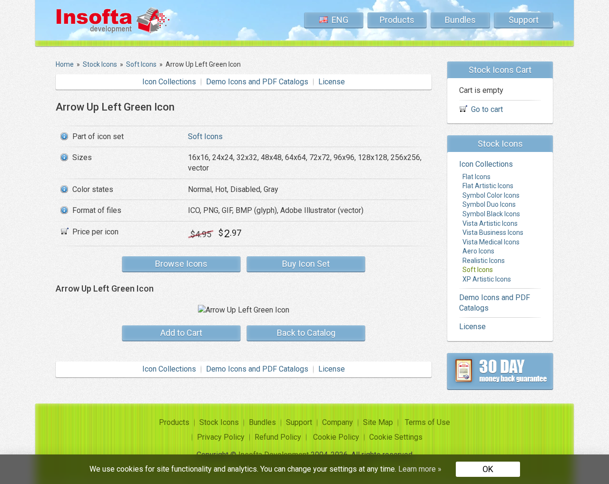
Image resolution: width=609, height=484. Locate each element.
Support (524, 20)
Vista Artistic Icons (490, 223)
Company (337, 422)
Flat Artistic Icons (487, 186)
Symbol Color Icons (491, 195)
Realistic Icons (483, 260)
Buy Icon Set (306, 264)
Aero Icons (478, 251)
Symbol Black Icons (491, 214)
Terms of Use (427, 422)
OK (487, 469)
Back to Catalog (306, 333)
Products (397, 20)
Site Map (378, 422)
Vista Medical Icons (491, 242)
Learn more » (420, 469)
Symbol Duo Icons (489, 204)
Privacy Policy (221, 437)
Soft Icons (205, 136)
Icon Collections (169, 81)
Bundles (460, 20)
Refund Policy (278, 437)
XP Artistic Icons (486, 279)
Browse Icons (181, 264)
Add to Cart (181, 333)
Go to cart (487, 109)
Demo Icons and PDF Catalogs (257, 81)
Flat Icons (476, 177)
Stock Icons (219, 422)
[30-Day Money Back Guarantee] (500, 371)
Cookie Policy (336, 437)
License (331, 81)
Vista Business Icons (492, 232)
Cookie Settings (395, 437)
